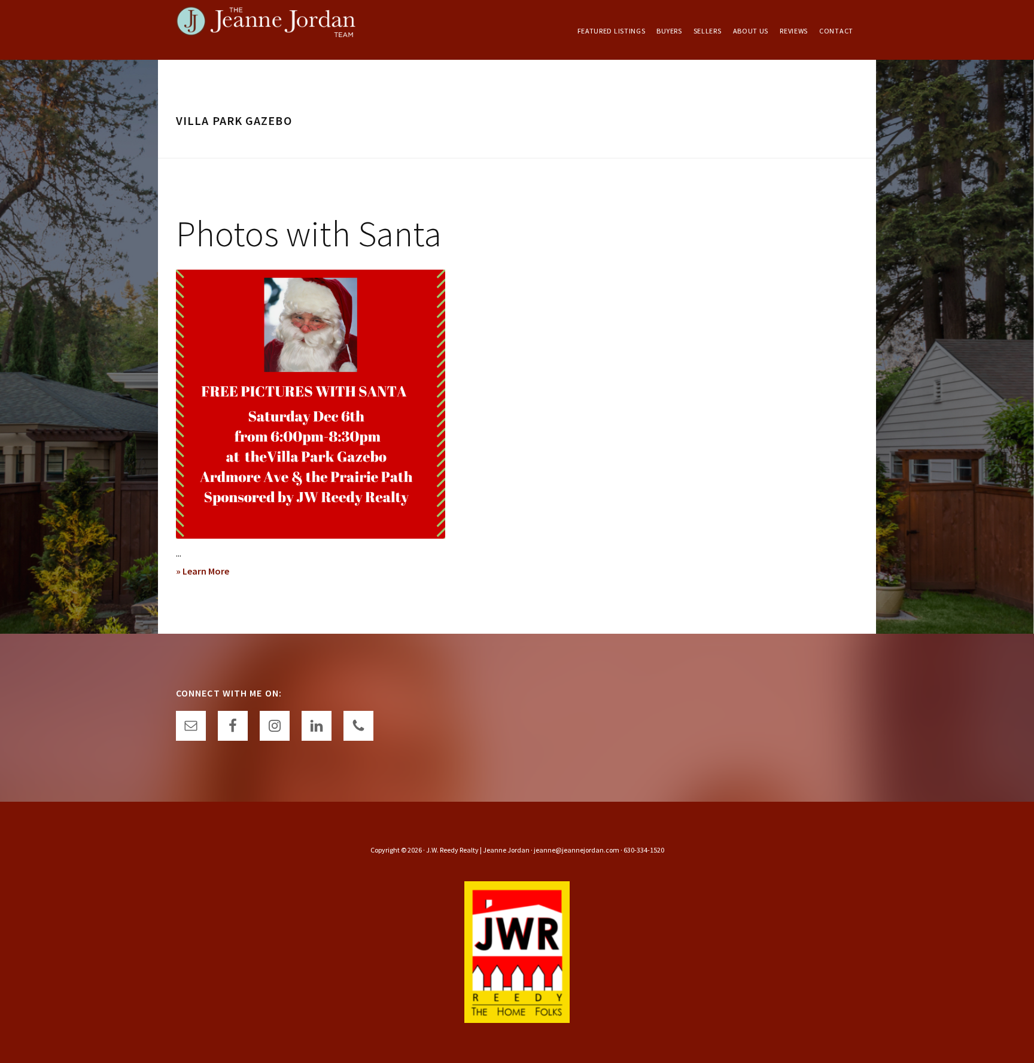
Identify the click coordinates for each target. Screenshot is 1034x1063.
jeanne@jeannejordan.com (576, 849)
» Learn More (218, 572)
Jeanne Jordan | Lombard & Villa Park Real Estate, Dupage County (265, 30)
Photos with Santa (309, 233)
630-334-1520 (644, 849)
